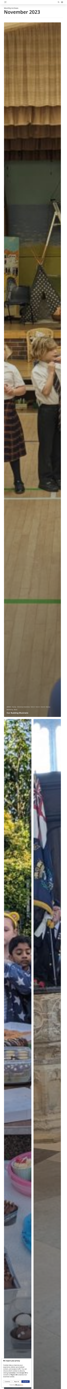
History (48, 707)
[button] (62, 2)
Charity (14, 707)
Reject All (16, 1381)
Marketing (10, 709)
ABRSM (9, 707)
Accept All (25, 1381)
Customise (7, 1381)
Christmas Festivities (23, 707)
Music (15, 709)
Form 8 (43, 707)
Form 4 (38, 707)
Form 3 (33, 707)
